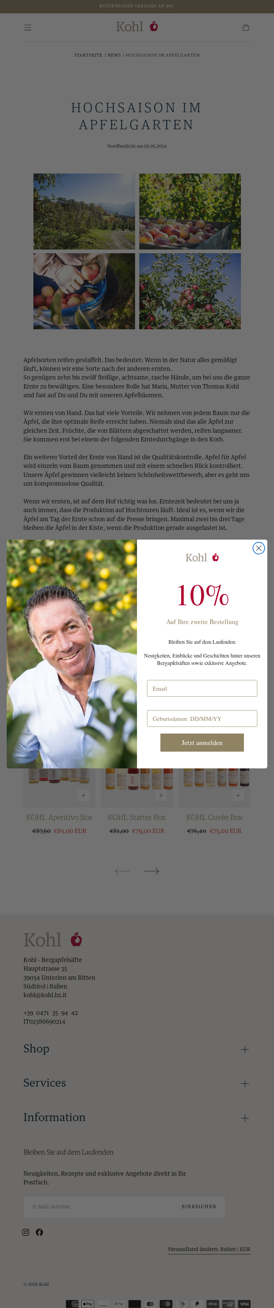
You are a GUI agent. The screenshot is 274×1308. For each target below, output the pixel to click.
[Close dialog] (259, 548)
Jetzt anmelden (202, 742)
